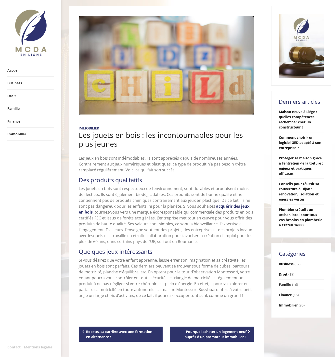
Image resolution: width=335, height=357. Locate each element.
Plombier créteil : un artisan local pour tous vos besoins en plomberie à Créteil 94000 (300, 217)
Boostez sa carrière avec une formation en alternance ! (119, 334)
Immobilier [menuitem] (16, 134)
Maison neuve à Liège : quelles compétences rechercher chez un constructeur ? (298, 119)
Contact (14, 347)
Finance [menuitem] (13, 121)
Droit (283, 274)
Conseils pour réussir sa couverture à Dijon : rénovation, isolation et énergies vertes (299, 191)
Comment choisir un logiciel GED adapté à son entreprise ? (300, 142)
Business (286, 264)
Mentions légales (38, 347)
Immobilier (89, 128)
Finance (285, 295)
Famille (285, 284)
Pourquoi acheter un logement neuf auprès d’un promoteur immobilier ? (215, 334)
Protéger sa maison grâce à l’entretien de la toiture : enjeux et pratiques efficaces (301, 166)
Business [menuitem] (14, 83)
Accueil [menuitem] (13, 70)
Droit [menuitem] (11, 95)
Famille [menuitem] (13, 108)
